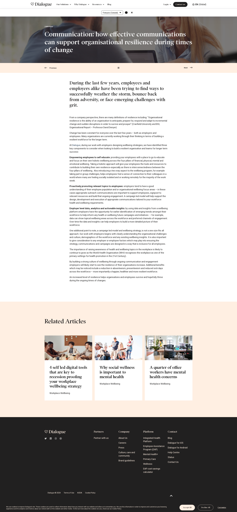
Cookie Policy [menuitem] (90, 493)
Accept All (187, 507)
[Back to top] (171, 495)
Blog (109, 4)
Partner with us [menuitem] (101, 438)
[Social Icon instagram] (55, 438)
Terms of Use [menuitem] (69, 493)
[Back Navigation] (118, 68)
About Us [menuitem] (122, 438)
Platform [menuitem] (148, 431)
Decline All (205, 507)
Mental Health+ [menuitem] (150, 454)
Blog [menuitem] (170, 438)
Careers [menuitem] (122, 442)
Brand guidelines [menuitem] (126, 460)
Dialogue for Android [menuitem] (178, 447)
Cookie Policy (116, 509)
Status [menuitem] (171, 457)
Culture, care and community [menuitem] (126, 454)
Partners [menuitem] (99, 431)
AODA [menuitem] (79, 493)
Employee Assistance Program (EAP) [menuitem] (154, 448)
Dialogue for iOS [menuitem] (175, 442)
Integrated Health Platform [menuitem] (151, 440)
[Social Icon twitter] (46, 438)
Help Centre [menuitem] (173, 452)
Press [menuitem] (121, 447)
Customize (222, 507)
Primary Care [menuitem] (149, 459)
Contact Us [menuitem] (173, 462)
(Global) (200, 4)
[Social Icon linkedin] (50, 438)
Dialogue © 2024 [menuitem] (54, 493)
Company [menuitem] (124, 431)
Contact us (180, 4)
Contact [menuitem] (172, 431)
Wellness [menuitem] (147, 464)
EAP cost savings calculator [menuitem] (151, 470)
